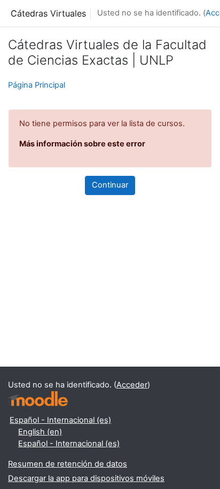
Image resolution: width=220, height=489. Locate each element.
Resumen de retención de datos (67, 464)
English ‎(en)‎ (40, 432)
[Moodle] (38, 399)
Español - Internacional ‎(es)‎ (60, 420)
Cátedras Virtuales (48, 13)
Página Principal (36, 85)
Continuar (110, 185)
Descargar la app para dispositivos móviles (86, 478)
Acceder (131, 385)
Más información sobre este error (82, 144)
